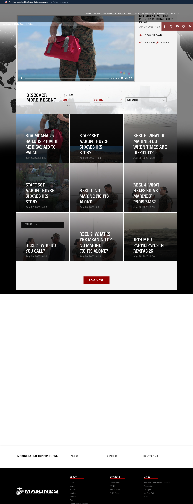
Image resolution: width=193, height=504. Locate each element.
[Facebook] (164, 26)
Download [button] (153, 35)
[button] (59, 2)
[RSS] (190, 26)
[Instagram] (183, 26)
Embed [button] (166, 42)
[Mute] (126, 78)
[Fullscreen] (130, 78)
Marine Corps (37, 491)
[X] (171, 26)
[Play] (21, 78)
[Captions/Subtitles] (122, 78)
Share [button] (150, 42)
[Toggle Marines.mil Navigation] (185, 13)
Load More (96, 280)
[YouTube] (177, 26)
